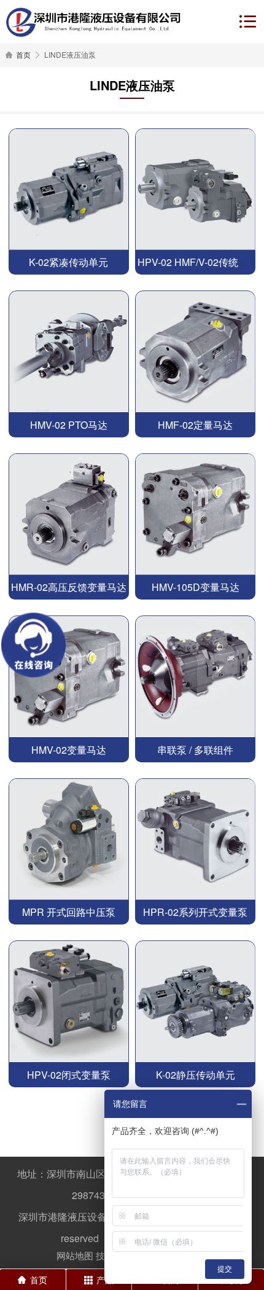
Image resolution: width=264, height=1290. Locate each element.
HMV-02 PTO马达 (68, 425)
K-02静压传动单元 (195, 1075)
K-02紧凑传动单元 (68, 262)
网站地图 (74, 1255)
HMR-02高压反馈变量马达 (68, 587)
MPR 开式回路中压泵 (68, 912)
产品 (105, 1279)
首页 (23, 54)
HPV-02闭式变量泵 (69, 1075)
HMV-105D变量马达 (195, 587)
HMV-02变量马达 (68, 750)
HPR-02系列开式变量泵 (195, 912)
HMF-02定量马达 (195, 425)
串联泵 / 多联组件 (195, 750)
